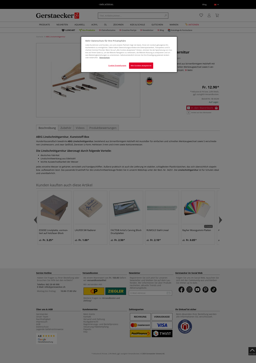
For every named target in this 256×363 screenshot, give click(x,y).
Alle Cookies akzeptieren (141, 65)
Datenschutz (104, 57)
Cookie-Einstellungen (117, 65)
